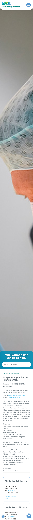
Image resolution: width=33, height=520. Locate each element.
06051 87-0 (11, 490)
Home (5, 373)
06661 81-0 (11, 517)
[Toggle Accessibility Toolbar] (29, 516)
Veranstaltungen (13, 373)
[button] (3, 517)
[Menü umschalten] (28, 5)
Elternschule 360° (14, 398)
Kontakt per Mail (10, 496)
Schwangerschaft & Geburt (17, 395)
